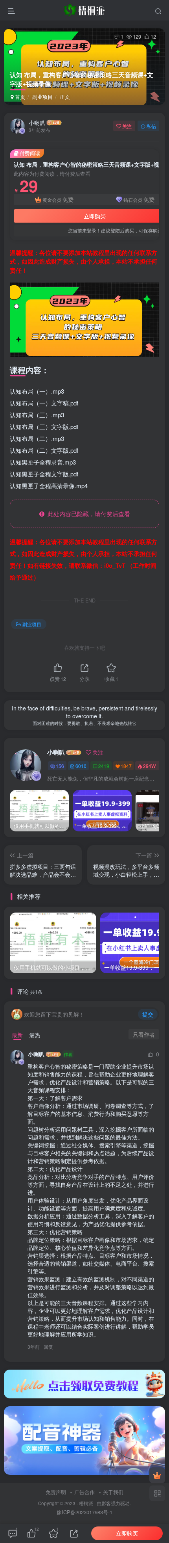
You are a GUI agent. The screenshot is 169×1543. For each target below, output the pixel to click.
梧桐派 (86, 1503)
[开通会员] (157, 1475)
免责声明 (56, 1492)
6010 (80, 765)
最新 (17, 1035)
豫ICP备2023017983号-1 (84, 1512)
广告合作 (84, 1492)
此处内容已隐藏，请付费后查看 (87, 513)
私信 (151, 126)
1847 (126, 765)
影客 (106, 1503)
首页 (19, 96)
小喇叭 (37, 122)
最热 (34, 1035)
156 (60, 765)
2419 (103, 765)
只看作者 (144, 1034)
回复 (48, 1346)
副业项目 (42, 96)
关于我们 (113, 1492)
